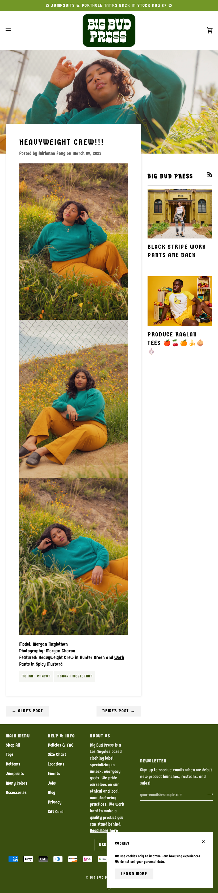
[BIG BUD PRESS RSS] (209, 174)
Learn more (134, 873)
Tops (10, 754)
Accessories (16, 792)
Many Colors (16, 783)
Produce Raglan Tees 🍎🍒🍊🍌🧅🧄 (176, 343)
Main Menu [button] (18, 735)
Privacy (54, 802)
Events (54, 773)
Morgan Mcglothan (75, 676)
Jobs (52, 783)
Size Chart (57, 754)
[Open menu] (13, 30)
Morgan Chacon (36, 676)
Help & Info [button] (61, 735)
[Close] (205, 841)
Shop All (13, 745)
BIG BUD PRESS (103, 877)
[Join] (208, 794)
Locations (56, 764)
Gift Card (55, 811)
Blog (51, 792)
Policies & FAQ (60, 745)
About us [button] (100, 735)
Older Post (27, 710)
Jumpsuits (15, 773)
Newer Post (118, 710)
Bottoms (13, 764)
